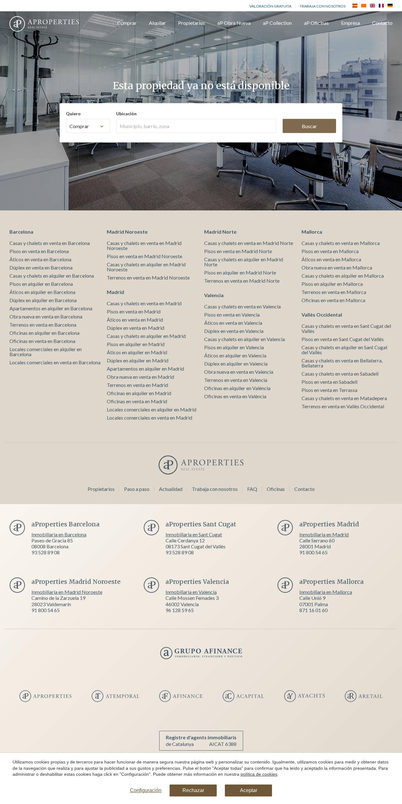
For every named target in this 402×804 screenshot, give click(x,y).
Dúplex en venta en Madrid (135, 328)
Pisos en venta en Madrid (133, 311)
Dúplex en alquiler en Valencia (236, 364)
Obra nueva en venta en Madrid (140, 377)
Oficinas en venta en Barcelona (42, 341)
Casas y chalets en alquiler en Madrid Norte (243, 261)
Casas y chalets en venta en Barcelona (49, 243)
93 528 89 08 (45, 552)
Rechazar (193, 790)
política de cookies (259, 774)
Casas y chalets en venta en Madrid (144, 303)
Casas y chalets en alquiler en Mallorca (343, 276)
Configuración (145, 790)
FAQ (252, 489)
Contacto (382, 23)
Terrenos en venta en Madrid (137, 385)
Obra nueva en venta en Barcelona (45, 316)
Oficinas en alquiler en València (237, 388)
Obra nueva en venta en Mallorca (337, 267)
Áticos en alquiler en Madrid (137, 352)
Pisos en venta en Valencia (232, 315)
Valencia (214, 295)
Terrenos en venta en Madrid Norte (242, 281)
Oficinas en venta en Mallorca (333, 300)
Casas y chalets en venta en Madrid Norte (248, 243)
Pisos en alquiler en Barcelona (41, 284)
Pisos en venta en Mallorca (330, 251)
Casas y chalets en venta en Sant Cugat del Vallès (346, 328)
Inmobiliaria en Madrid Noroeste (66, 592)
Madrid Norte (220, 232)
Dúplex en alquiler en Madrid (137, 360)
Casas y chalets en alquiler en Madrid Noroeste (146, 266)
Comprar (127, 23)
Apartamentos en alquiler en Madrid (145, 369)
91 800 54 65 (313, 552)
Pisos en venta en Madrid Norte (238, 251)
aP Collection (277, 23)
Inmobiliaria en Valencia (191, 592)
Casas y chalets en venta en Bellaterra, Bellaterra (342, 362)
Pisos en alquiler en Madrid (136, 344)
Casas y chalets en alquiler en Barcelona (51, 276)
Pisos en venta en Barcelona (39, 251)
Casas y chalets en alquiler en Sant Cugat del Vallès (345, 349)
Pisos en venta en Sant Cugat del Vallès (343, 339)
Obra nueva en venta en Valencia (238, 372)
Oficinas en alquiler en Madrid (139, 393)
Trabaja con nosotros (322, 6)
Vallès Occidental (322, 315)
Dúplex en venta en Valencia (233, 331)
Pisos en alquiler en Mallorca (332, 284)
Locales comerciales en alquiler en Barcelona (45, 351)
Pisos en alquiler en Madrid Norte (240, 272)
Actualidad (170, 489)
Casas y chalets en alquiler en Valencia (244, 339)
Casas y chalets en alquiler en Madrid (146, 336)
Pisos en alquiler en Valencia (234, 347)
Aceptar (248, 790)
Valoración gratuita (270, 6)
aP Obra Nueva (234, 23)
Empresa (350, 23)
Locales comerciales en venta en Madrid (149, 418)
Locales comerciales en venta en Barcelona (54, 362)
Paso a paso (136, 489)
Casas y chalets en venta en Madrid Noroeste (144, 245)
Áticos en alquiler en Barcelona (42, 292)
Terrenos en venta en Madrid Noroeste (148, 277)
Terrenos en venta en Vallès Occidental (343, 406)
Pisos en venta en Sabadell (329, 382)
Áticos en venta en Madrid (135, 320)
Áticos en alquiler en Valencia (235, 355)
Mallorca (312, 232)
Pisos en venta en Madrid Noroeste (144, 256)
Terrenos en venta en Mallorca (334, 292)
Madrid (115, 292)
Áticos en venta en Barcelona (40, 259)
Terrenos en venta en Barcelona (42, 325)
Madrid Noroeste (127, 232)
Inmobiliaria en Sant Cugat (194, 534)
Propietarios (191, 23)
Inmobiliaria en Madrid (324, 534)
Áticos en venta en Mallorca (331, 259)
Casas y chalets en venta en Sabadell (340, 374)
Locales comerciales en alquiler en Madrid (151, 409)
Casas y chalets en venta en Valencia (242, 306)
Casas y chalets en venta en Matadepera (344, 398)
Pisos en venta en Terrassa (329, 390)
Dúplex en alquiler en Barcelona (43, 300)
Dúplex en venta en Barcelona (41, 267)
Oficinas (276, 489)
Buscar (309, 126)
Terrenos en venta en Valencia (235, 380)
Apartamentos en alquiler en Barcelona (50, 308)
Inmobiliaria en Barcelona (58, 534)
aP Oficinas (316, 23)
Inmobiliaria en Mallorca (325, 592)
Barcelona (21, 232)
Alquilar (157, 23)
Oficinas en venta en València (235, 396)
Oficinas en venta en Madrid (137, 401)
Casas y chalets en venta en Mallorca (341, 243)
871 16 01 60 (313, 610)
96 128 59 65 (180, 610)
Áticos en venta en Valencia (233, 323)
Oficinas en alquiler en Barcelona (44, 333)
